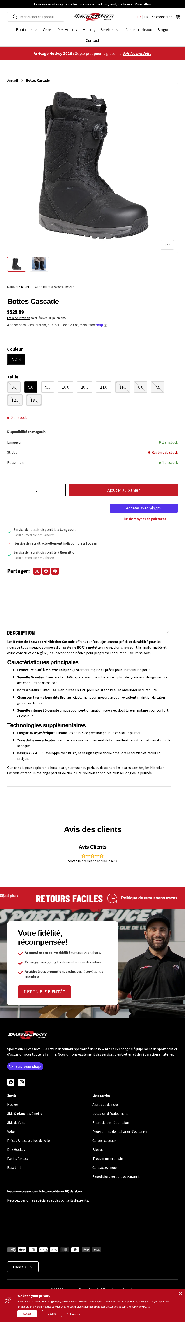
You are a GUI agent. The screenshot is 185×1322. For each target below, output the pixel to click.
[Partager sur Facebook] (46, 571)
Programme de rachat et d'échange (119, 1131)
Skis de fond (16, 1122)
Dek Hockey (67, 29)
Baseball (14, 1167)
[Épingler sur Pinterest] (55, 571)
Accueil (12, 80)
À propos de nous (105, 1104)
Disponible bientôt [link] (44, 991)
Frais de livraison (18, 318)
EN (146, 16)
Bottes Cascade (38, 80)
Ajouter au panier (123, 490)
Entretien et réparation (110, 1122)
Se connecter (162, 16)
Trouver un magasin (107, 1158)
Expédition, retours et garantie (116, 1176)
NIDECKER (25, 287)
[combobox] (35, 16)
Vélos (47, 29)
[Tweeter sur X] (37, 571)
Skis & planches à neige (25, 1113)
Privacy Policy (142, 1306)
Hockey (89, 29)
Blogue (163, 29)
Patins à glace (18, 1158)
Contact (92, 40)
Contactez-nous (105, 1167)
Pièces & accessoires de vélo (28, 1140)
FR (139, 16)
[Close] (180, 1293)
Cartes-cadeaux (138, 29)
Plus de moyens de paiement (143, 518)
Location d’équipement (110, 1113)
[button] (178, 16)
